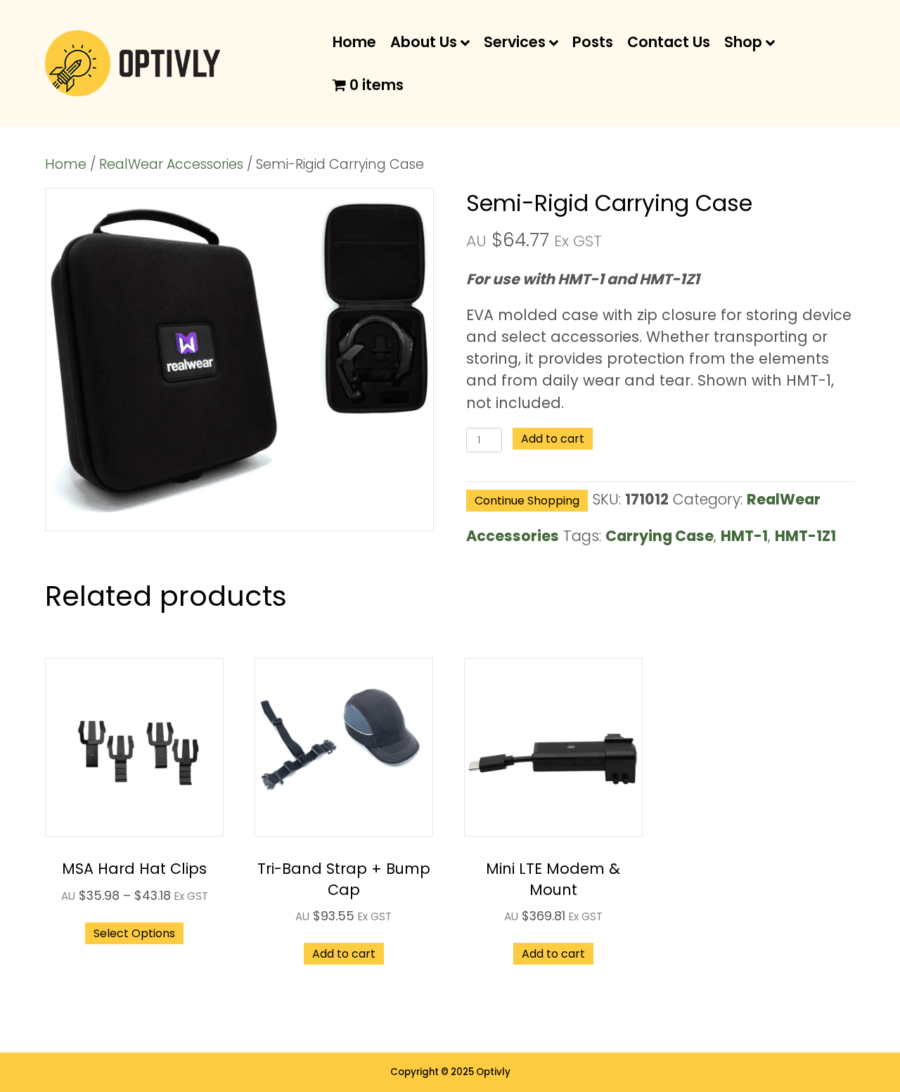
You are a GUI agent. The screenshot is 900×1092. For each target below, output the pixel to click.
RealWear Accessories (171, 164)
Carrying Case (659, 536)
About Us (423, 42)
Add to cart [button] (343, 954)
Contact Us (668, 42)
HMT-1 (744, 536)
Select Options (134, 933)
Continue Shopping (527, 501)
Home (354, 42)
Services (515, 42)
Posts (592, 42)
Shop (743, 42)
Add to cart (552, 439)
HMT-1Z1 (805, 536)
